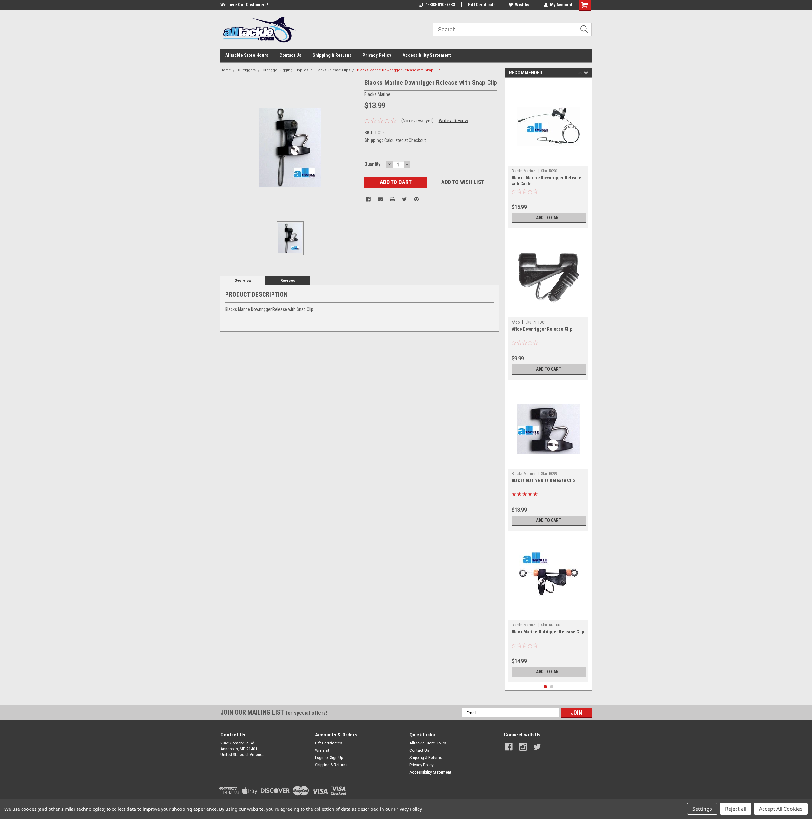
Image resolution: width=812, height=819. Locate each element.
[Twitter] (404, 199)
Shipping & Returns (331, 55)
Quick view (548, 161)
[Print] (392, 199)
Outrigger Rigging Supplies (285, 70)
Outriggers (247, 70)
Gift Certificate (482, 4)
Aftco (516, 322)
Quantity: (373, 164)
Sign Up (336, 758)
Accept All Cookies (780, 808)
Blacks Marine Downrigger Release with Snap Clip (399, 70)
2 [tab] (551, 687)
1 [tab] (545, 687)
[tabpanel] (548, 155)
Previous (580, 73)
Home (225, 70)
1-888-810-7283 (440, 4)
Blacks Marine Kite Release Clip (543, 480)
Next (586, 73)
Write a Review (453, 120)
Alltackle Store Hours (246, 55)
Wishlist (523, 4)
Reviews (287, 280)
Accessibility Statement (427, 55)
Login (319, 758)
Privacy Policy (377, 55)
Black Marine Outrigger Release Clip (548, 631)
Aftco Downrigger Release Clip (542, 329)
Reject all (735, 808)
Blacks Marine (523, 171)
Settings (702, 808)
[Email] (380, 199)
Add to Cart (548, 217)
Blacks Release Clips (332, 70)
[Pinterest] (416, 199)
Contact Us (290, 55)
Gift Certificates (328, 743)
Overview (242, 280)
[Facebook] (368, 199)
